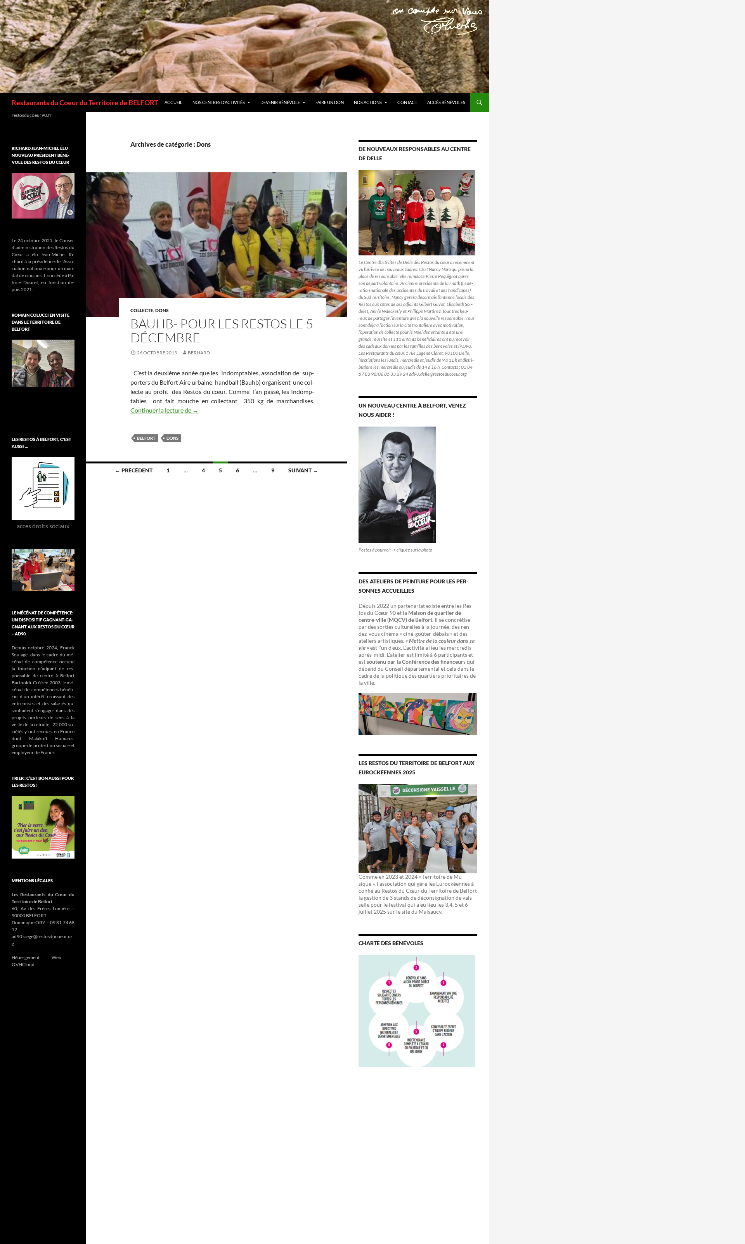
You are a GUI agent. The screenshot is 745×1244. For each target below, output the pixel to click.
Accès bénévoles (446, 102)
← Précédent (133, 470)
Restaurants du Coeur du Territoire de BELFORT (85, 102)
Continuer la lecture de (164, 410)
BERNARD (199, 353)
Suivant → (303, 470)
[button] (17, 378)
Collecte (141, 310)
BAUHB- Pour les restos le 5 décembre (221, 330)
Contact (407, 102)
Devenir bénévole (280, 102)
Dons (162, 310)
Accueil (173, 102)
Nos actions (368, 102)
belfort (146, 438)
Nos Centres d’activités (218, 102)
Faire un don (329, 102)
